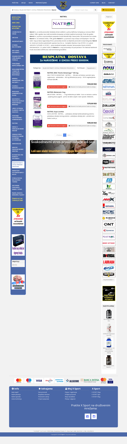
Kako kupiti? (15, 392)
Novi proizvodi (42, 392)
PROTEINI (15, 123)
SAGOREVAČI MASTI (17, 41)
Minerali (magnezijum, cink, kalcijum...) (18, 80)
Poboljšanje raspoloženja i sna (18, 64)
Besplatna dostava (16, 18)
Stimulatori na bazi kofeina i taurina (17, 180)
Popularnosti (91, 68)
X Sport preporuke (43, 399)
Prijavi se (109, 17)
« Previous (59, 135)
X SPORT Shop (96, 392)
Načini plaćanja (16, 394)
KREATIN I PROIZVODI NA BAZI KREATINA (17, 149)
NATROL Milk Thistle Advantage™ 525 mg (62, 73)
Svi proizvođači (108, 280)
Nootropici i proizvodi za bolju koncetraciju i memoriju (18, 101)
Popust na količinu (16, 27)
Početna (15, 3)
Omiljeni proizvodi (70, 394)
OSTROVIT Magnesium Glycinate (109, 334)
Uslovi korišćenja (16, 399)
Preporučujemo (41, 3)
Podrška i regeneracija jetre (18, 87)
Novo (31, 3)
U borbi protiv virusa (16, 33)
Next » (69, 135)
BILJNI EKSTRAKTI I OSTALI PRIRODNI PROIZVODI (35, 10)
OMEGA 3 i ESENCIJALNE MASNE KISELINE (18, 128)
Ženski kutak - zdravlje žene (17, 200)
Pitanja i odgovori (70, 399)
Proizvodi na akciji (43, 397)
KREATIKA (14, 265)
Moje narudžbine (70, 397)
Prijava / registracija (71, 392)
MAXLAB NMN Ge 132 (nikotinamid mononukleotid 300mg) (108, 350)
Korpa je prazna (109, 10)
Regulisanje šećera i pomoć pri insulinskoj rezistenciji (18, 72)
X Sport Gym (94, 3)
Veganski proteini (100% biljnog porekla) (18, 58)
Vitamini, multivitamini (16, 46)
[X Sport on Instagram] (94, 416)
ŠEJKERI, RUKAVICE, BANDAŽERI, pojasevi (18, 194)
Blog (103, 3)
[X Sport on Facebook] (87, 416)
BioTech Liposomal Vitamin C (109, 366)
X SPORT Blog (96, 397)
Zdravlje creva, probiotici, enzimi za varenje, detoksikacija (17, 137)
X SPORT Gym (96, 394)
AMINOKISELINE (16, 143)
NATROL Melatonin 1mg (56, 92)
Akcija (23, 3)
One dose (15, 37)
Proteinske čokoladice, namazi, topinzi (17, 187)
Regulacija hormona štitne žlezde (17, 93)
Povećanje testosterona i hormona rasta (17, 117)
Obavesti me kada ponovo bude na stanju (83, 87)
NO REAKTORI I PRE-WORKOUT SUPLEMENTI (17, 156)
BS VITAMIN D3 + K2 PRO (109, 320)
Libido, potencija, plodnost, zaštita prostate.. (18, 110)
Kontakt (111, 3)
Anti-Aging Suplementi (15, 51)
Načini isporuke (16, 397)
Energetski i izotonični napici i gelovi (18, 172)
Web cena (16, 23)
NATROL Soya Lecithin (55, 112)
